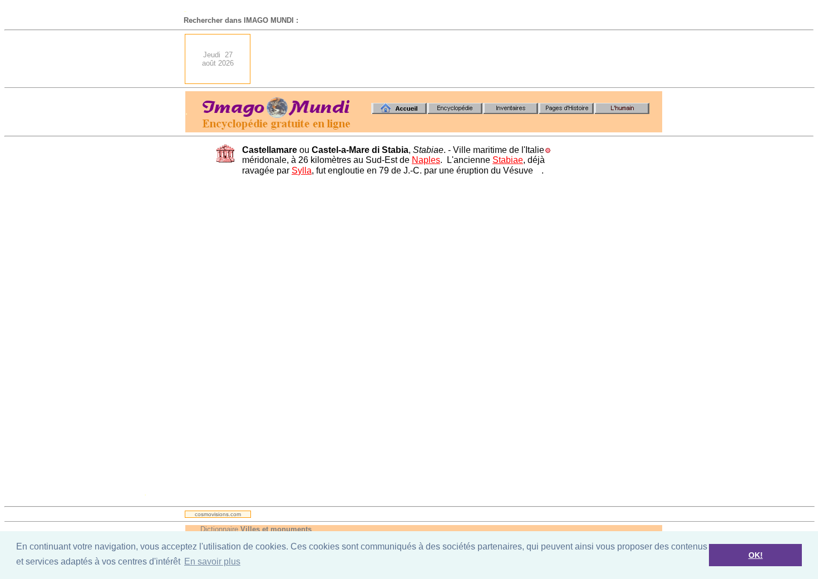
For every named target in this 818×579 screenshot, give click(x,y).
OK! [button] (755, 555)
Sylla (302, 170)
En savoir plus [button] (212, 561)
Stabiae (507, 160)
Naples (426, 160)
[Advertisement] (459, 59)
